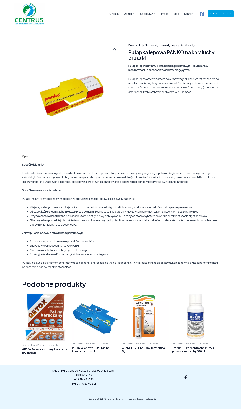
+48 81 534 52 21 (84, 375)
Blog (176, 14)
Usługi (128, 14)
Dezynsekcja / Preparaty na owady (149, 45)
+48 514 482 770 (84, 379)
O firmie (114, 14)
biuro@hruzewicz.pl (84, 383)
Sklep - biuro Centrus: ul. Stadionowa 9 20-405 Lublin (83, 370)
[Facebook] (201, 13)
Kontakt (188, 14)
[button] (133, 14)
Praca (164, 14)
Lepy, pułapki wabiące (184, 45)
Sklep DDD (146, 14)
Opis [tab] (25, 156)
